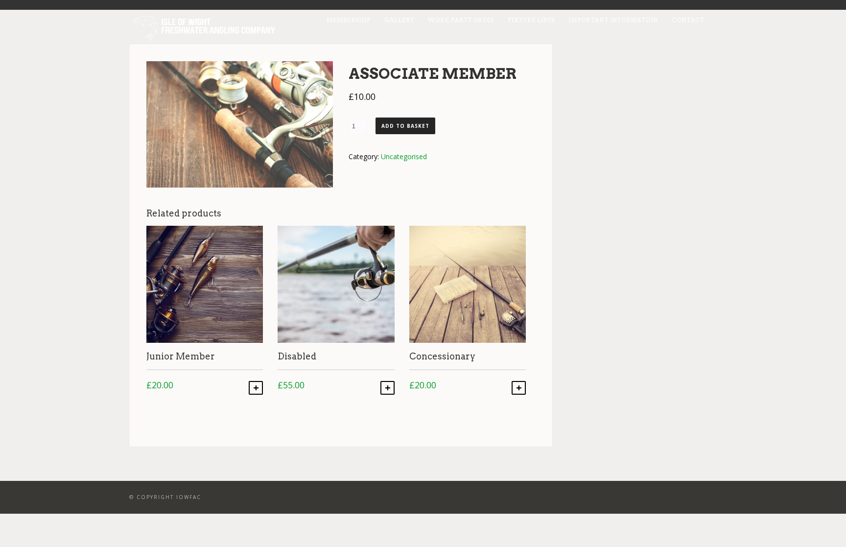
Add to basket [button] (256, 388)
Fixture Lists (531, 20)
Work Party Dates (461, 20)
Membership (349, 20)
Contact (688, 20)
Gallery (399, 20)
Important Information (613, 20)
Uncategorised (404, 156)
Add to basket (405, 125)
